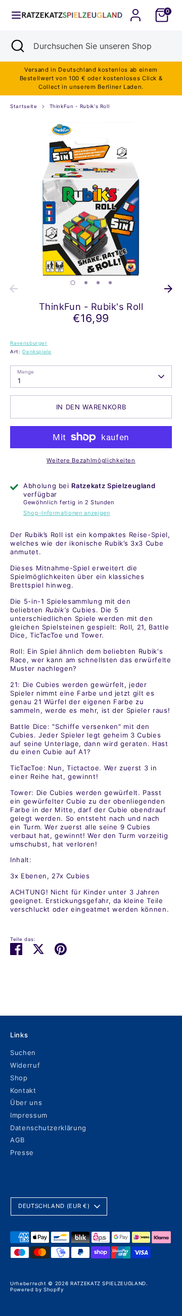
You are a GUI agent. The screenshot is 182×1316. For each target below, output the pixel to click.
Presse (22, 1152)
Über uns (26, 1102)
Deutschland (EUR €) (53, 1205)
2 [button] (85, 282)
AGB (17, 1140)
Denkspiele (37, 351)
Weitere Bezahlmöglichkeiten (91, 460)
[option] (91, 199)
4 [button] (110, 282)
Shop (19, 1078)
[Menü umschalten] (11, 15)
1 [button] (72, 282)
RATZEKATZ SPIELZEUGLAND (108, 1283)
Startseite (23, 106)
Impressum (29, 1115)
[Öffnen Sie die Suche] (17, 46)
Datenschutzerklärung (48, 1128)
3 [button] (98, 282)
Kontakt (23, 1090)
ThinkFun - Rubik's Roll (80, 106)
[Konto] (135, 9)
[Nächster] (168, 289)
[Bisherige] (14, 289)
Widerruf (25, 1065)
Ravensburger (29, 343)
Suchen (23, 1052)
